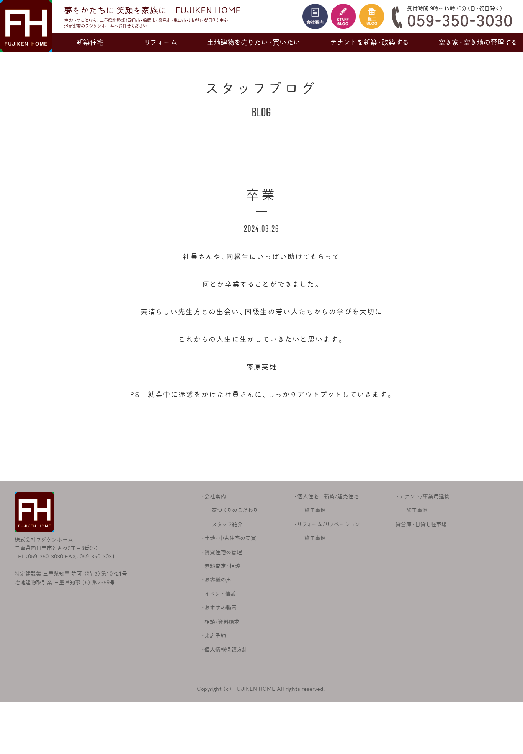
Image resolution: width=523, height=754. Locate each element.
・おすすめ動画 (219, 607)
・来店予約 (213, 635)
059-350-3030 (460, 20)
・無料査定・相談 (220, 566)
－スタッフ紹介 (222, 524)
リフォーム (160, 42)
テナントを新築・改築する (369, 42)
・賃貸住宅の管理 (221, 552)
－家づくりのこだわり (229, 510)
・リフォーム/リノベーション (327, 524)
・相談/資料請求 (220, 622)
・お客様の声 (216, 580)
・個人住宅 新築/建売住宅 (326, 496)
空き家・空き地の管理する (478, 42)
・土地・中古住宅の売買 (228, 538)
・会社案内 (213, 496)
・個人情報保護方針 (224, 649)
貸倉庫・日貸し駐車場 (421, 524)
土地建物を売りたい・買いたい (253, 42)
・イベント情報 (218, 594)
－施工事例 (310, 510)
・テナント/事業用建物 (422, 496)
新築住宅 (90, 42)
